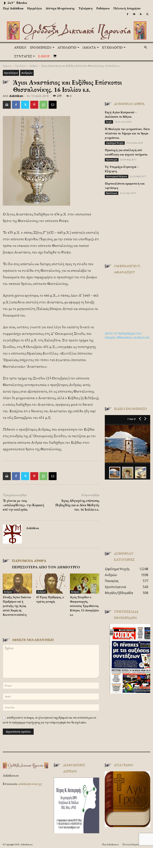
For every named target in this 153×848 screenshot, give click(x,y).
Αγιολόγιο (20, 65)
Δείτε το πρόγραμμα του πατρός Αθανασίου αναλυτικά (127, 335)
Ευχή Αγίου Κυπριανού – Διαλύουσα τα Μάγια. (121, 114)
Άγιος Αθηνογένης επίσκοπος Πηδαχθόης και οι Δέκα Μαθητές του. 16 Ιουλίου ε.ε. (77, 505)
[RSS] (141, 14)
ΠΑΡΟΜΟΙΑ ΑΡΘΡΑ (29, 560)
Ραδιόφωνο (103, 8)
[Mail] (134, 14)
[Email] (53, 105)
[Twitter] (147, 14)
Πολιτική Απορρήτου (126, 8)
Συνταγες (23, 56)
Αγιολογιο (67, 47)
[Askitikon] (76, 30)
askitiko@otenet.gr (30, 784)
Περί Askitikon (13, 8)
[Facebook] (127, 14)
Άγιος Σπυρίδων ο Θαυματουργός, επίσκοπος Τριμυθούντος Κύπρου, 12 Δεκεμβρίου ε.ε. (84, 605)
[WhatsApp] (43, 105)
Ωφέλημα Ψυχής (115, 143)
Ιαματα (89, 47)
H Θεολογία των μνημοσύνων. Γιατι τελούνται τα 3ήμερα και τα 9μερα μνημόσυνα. (127, 133)
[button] (145, 47)
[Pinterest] (34, 105)
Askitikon (16, 96)
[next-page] (11, 622)
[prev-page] (5, 622)
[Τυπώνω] (7, 105)
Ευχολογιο (112, 47)
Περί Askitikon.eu (110, 844)
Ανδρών (33, 65)
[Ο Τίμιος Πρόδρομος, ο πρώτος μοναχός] (51, 583)
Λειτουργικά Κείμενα (116, 176)
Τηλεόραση (85, 8)
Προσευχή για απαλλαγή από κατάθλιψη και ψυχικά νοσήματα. (126, 152)
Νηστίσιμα (111, 193)
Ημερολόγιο (34, 8)
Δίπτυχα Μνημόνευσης (60, 8)
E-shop (44, 56)
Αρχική (20, 47)
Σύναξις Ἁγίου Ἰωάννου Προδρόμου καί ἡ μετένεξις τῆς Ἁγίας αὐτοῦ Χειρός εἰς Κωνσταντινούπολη (17, 605)
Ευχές (109, 121)
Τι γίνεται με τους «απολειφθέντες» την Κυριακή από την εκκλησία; (23, 505)
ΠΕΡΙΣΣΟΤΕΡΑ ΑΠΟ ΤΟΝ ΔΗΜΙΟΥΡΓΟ (46, 567)
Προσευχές (111, 159)
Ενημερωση (40, 47)
